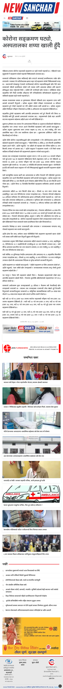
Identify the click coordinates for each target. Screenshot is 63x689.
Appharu (57, 687)
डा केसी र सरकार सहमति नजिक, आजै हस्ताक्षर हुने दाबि (24, 480)
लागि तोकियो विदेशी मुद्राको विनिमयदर (20, 575)
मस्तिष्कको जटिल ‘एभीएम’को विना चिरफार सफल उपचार (25, 529)
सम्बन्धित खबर (31, 357)
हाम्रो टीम (51, 678)
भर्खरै (5, 564)
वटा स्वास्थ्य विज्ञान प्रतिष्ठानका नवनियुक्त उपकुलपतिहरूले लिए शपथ (26, 554)
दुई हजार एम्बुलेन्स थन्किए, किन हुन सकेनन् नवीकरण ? (23, 505)
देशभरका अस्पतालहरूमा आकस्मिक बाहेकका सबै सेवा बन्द (24, 456)
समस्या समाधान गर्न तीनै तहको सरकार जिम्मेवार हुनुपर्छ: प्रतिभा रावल (31, 605)
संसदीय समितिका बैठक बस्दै (16, 585)
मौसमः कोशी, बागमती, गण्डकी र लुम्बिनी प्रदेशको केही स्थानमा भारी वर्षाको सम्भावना (32, 590)
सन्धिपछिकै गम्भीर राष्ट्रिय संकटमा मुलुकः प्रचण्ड (23, 601)
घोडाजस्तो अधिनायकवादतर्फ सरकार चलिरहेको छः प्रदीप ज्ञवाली (28, 610)
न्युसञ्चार (10, 56)
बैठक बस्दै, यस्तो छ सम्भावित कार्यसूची (23, 580)
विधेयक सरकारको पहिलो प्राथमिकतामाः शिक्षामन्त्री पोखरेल (26, 596)
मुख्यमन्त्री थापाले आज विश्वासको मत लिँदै (23, 570)
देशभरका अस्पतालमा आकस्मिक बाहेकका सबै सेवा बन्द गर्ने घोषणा (26, 431)
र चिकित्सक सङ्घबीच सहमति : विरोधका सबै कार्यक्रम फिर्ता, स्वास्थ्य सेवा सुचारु (31, 407)
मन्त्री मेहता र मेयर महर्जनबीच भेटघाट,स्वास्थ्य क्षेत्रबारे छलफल (26, 382)
